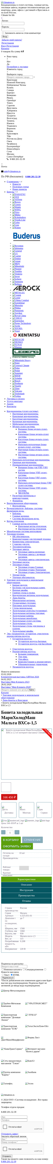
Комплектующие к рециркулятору (35, 662)
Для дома (23, 656)
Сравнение (32, 839)
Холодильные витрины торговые (28, 613)
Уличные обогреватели (23, 577)
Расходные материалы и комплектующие (24, 496)
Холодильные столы (22, 623)
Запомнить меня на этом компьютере (23, 33)
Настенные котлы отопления (32, 529)
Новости (16, 184)
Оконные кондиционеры (24, 462)
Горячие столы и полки (23, 593)
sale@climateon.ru (12, 171)
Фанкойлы (17, 500)
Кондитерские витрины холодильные (30, 595)
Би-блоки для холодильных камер (29, 587)
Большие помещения (28, 654)
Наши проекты (19, 189)
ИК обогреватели (21, 536)
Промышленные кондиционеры (28, 465)
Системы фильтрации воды (25, 518)
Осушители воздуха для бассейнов (35, 644)
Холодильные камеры (23, 616)
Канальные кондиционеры (25, 416)
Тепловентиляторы (21, 547)
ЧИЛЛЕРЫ (24, 493)
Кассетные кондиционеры (25, 419)
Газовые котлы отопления (25, 523)
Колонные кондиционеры (25, 421)
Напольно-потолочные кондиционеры (31, 460)
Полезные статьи (20, 186)
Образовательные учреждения (33, 664)
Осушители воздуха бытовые (32, 641)
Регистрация (8, 43)
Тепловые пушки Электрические (34, 572)
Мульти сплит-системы (23, 426)
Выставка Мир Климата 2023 (15, 682)
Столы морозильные (22, 608)
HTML (16, 975)
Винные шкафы (20, 590)
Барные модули (20, 585)
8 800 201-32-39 (8, 1161)
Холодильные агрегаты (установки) (29, 610)
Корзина (5, 48)
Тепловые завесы (21, 549)
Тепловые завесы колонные (31, 552)
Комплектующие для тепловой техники (31, 539)
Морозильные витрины (24, 600)
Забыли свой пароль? (12, 40)
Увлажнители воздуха (23, 667)
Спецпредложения (34, 969)
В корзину (11, 839)
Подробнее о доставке (17, 66)
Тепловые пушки (21, 564)
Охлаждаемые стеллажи (24, 603)
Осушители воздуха (22, 639)
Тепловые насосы (21, 562)
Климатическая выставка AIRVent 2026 (20, 677)
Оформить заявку (17, 846)
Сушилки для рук (21, 544)
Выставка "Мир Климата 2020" (16, 687)
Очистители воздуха (22, 649)
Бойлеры (16, 513)
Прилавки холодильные (24, 605)
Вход (4, 46)
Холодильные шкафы (23, 631)
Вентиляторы (19, 506)
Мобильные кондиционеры (25, 424)
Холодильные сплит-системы (26, 621)
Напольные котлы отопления (32, 526)
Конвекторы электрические (26, 541)
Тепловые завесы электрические (34, 559)
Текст (6, 975)
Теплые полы (19, 575)
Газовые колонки (21, 516)
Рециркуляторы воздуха (24, 651)
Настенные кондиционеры (25, 414)
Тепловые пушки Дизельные (32, 570)
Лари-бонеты (19, 598)
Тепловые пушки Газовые (31, 567)
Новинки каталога (13, 969)
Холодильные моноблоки (25, 618)
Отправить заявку (9, 1134)
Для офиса (23, 659)
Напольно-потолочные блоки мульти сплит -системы (32, 445)
